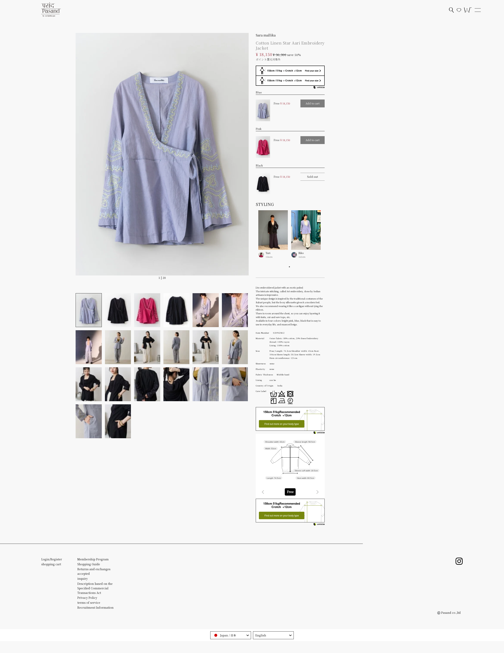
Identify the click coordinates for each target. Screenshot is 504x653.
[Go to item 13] (89, 384)
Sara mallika (266, 35)
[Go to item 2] (118, 310)
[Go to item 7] (89, 347)
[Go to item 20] (118, 421)
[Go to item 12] (235, 347)
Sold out (312, 177)
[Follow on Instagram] (459, 561)
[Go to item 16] (176, 384)
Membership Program (93, 559)
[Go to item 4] (176, 310)
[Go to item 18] (235, 384)
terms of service (88, 603)
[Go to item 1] (89, 310)
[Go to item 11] (206, 347)
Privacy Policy (87, 598)
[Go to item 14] (118, 384)
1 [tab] (289, 267)
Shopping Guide (88, 564)
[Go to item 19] (89, 421)
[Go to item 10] (176, 347)
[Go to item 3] (147, 310)
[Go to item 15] (147, 384)
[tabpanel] (289, 237)
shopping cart (51, 564)
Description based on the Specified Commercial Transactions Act (95, 588)
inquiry (82, 578)
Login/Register (51, 559)
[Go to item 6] (235, 310)
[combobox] (290, 491)
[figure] (263, 492)
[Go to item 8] (118, 347)
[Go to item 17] (206, 384)
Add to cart (313, 103)
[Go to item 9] (147, 347)
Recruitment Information (95, 607)
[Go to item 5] (206, 310)
